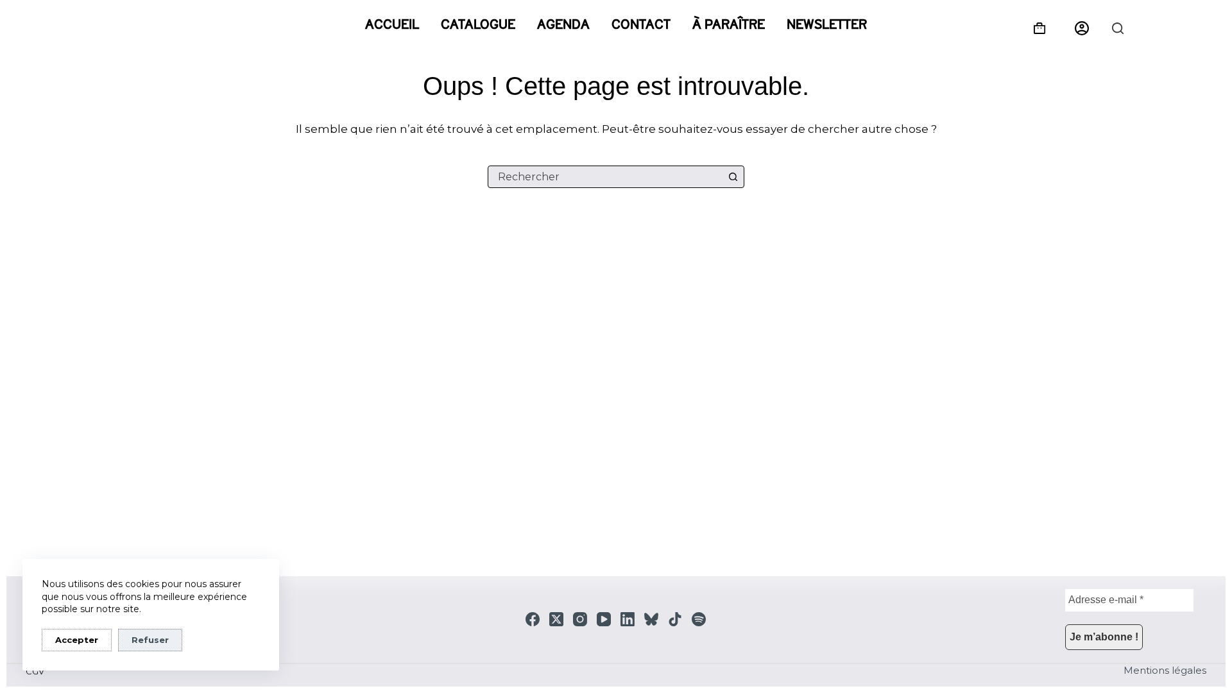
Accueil (392, 24)
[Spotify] (699, 619)
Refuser (150, 640)
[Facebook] (533, 619)
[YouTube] (604, 619)
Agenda (563, 24)
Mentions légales (1165, 670)
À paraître (728, 24)
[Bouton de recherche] (733, 176)
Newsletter (827, 24)
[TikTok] (675, 619)
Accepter (76, 640)
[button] (1081, 28)
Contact (641, 24)
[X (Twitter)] (556, 619)
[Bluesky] (651, 619)
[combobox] (605, 177)
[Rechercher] (1117, 28)
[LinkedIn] (627, 619)
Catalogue (478, 24)
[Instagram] (580, 619)
